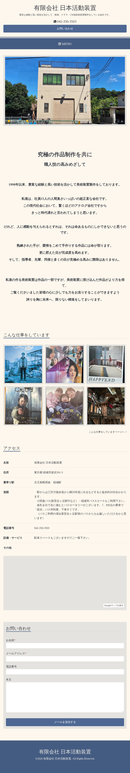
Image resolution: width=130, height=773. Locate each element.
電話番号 (11, 666)
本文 (8, 679)
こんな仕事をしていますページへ (107, 432)
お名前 (10, 640)
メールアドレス (16, 653)
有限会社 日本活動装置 (65, 8)
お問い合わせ (65, 28)
